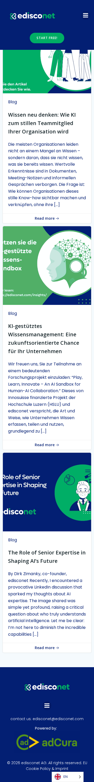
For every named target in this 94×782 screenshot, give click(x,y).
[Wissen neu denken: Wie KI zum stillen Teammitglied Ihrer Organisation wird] (47, 54)
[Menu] (85, 15)
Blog (12, 102)
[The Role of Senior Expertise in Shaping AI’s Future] (47, 492)
